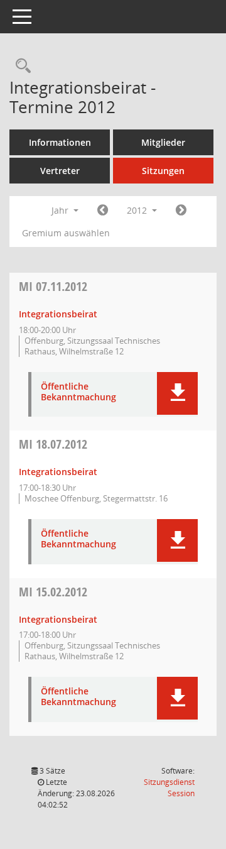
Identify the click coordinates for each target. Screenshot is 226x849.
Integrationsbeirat (58, 314)
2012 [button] (138, 210)
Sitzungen (163, 171)
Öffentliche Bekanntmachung (78, 392)
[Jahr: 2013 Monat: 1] (181, 210)
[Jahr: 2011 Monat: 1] (102, 210)
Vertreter (60, 171)
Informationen (60, 142)
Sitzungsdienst (169, 788)
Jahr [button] (61, 210)
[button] (177, 393)
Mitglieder (163, 142)
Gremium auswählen (66, 233)
